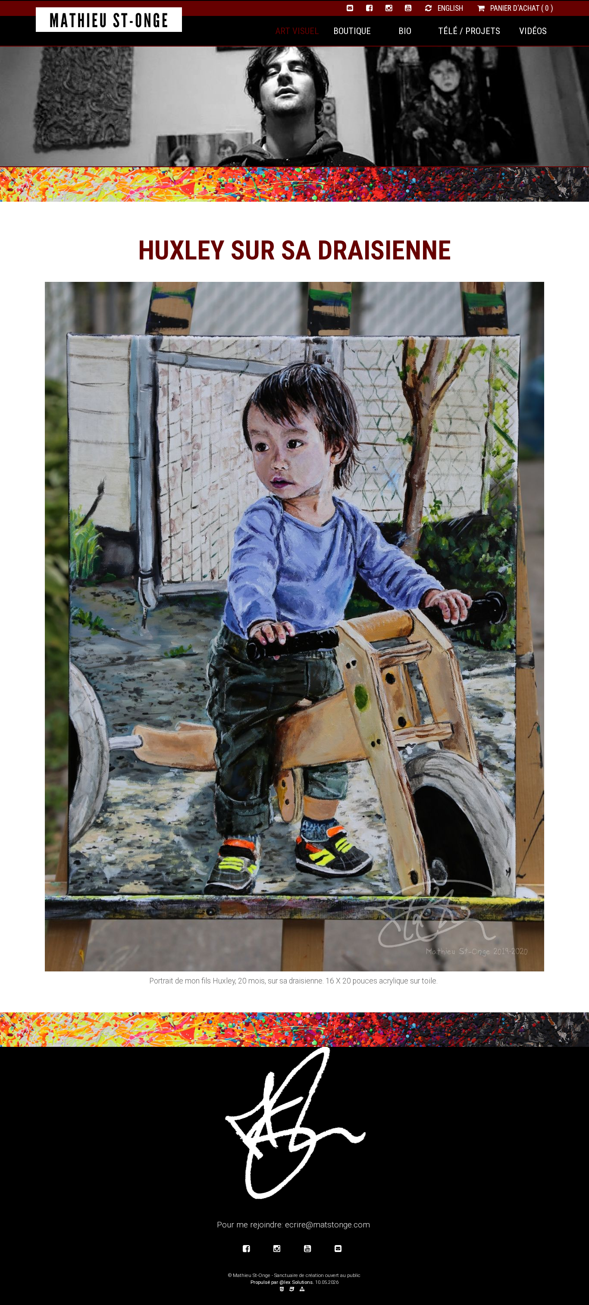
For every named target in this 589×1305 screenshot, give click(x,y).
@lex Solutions (296, 1282)
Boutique (352, 30)
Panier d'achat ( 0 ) (521, 8)
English (449, 8)
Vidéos (533, 30)
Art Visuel (297, 30)
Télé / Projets (469, 30)
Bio (404, 30)
